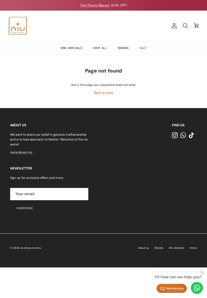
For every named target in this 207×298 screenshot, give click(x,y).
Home (193, 248)
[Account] (173, 26)
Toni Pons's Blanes (94, 5)
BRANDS (123, 48)
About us (143, 248)
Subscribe (25, 208)
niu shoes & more (30, 248)
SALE (142, 48)
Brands (159, 248)
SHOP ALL (100, 48)
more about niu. (21, 152)
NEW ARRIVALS (71, 48)
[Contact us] (197, 288)
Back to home (103, 93)
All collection (176, 248)
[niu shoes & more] (18, 26)
